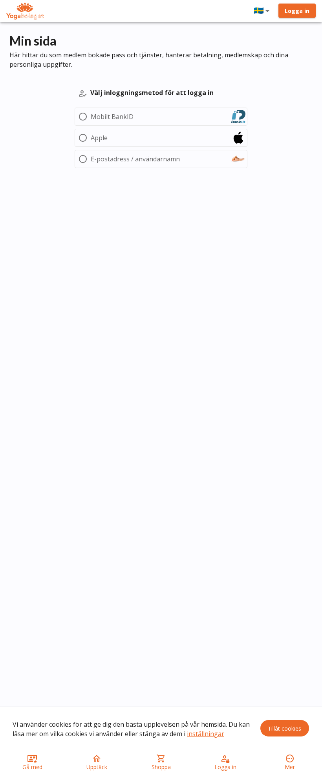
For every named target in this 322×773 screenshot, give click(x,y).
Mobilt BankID (112, 117)
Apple (99, 138)
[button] (263, 11)
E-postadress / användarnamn (135, 159)
